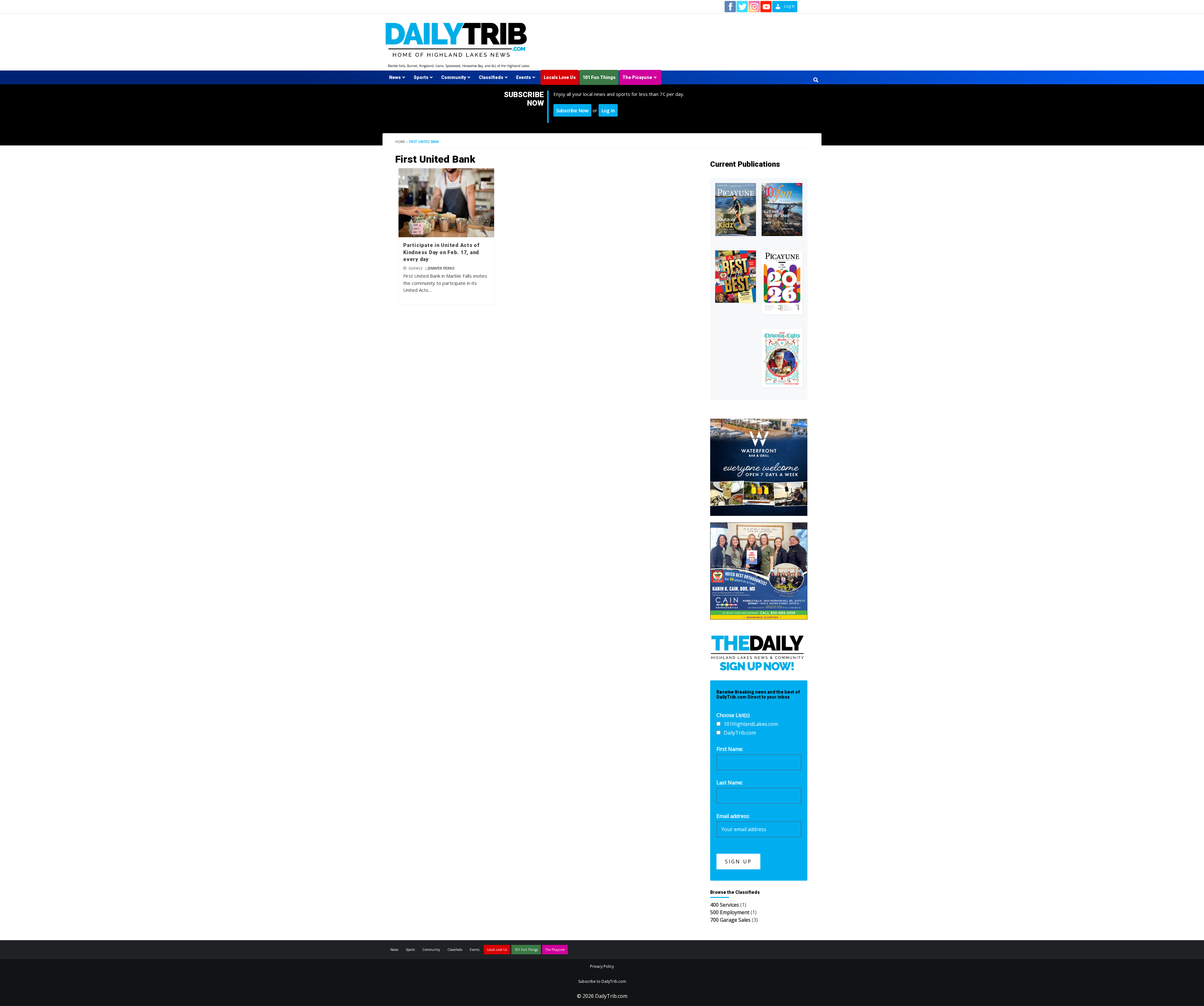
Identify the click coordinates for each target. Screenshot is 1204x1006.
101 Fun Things (599, 77)
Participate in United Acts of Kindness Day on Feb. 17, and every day (441, 252)
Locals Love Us (560, 77)
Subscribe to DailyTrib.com (602, 981)
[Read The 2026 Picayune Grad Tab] (782, 282)
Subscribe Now (572, 110)
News (395, 77)
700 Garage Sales (730, 919)
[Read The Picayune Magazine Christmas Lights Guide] (782, 357)
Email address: (733, 816)
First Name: (729, 749)
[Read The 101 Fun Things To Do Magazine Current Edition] (782, 209)
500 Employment (729, 912)
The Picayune (637, 77)
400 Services (724, 904)
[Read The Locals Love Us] (735, 276)
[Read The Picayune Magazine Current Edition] (735, 209)
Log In (608, 110)
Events (523, 77)
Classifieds (491, 77)
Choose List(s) (733, 715)
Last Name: (729, 782)
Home (400, 141)
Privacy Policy (602, 966)
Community (453, 77)
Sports (421, 77)
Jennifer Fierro (441, 268)
